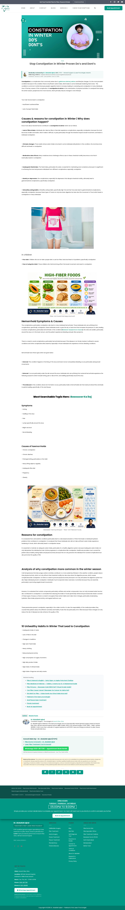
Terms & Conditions (72, 849)
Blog (70, 828)
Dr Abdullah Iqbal (38, 719)
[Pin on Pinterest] (73, 772)
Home (23, 8)
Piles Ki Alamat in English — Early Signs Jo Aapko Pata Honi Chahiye (50, 680)
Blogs (53, 8)
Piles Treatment (53, 831)
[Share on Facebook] (52, 772)
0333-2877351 (23, 882)
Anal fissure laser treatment (36, 700)
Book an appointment (34, 707)
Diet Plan (71, 831)
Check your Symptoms (81, 8)
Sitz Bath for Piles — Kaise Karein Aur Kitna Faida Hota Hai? (47, 693)
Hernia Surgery (53, 834)
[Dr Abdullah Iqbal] (26, 722)
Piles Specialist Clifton (44, 788)
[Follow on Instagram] (114, 2)
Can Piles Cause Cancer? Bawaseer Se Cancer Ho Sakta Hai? (48, 690)
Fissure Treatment (54, 840)
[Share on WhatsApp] (45, 772)
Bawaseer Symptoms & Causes (72, 330)
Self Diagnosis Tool (73, 835)
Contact (42, 8)
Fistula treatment (33, 703)
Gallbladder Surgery (55, 828)
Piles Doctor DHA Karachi (30, 788)
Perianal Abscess (54, 846)
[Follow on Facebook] (111, 2)
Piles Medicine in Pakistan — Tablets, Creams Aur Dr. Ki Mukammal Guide (52, 684)
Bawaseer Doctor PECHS (71, 788)
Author (24, 716)
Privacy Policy (73, 861)
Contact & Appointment (73, 845)
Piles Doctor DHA (88, 828)
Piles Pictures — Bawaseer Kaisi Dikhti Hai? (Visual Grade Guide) (49, 687)
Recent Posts (33, 716)
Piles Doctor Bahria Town (36, 791)
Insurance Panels (47, 795)
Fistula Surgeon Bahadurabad (19, 791)
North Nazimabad (89, 840)
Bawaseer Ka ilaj (81, 396)
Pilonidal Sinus (53, 843)
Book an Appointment (62, 816)
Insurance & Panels (72, 840)
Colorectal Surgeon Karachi (32, 795)
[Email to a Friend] (66, 772)
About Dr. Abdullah (74, 853)
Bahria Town (87, 846)
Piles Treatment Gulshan (91, 834)
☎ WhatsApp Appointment (26, 890)
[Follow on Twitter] (118, 2)
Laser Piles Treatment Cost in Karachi (38, 744)
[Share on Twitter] (59, 772)
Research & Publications (72, 857)
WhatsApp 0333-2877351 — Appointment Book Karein (46, 748)
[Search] (95, 8)
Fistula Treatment (54, 837)
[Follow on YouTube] (122, 2)
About (32, 8)
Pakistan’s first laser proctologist (38, 697)
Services (63, 8)
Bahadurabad (87, 843)
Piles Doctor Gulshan (57, 788)
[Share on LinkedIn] (80, 772)
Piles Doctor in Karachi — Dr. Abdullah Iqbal (40, 742)
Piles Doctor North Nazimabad (88, 788)
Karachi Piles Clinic (58, 721)
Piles (62, 61)
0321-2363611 (24, 885)
